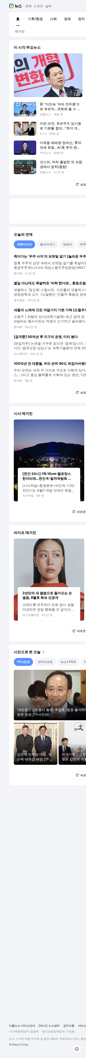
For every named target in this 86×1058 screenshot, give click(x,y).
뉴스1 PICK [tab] (68, 662)
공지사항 (68, 1025)
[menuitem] (17, 19)
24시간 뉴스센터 (49, 1025)
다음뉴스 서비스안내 (22, 1025)
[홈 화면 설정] (76, 1048)
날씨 (48, 6)
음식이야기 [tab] (47, 244)
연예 (28, 6)
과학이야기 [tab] (24, 244)
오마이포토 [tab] (45, 662)
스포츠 (38, 6)
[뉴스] (18, 6)
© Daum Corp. (19, 1044)
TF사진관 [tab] (23, 662)
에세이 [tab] (67, 244)
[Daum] (12, 6)
